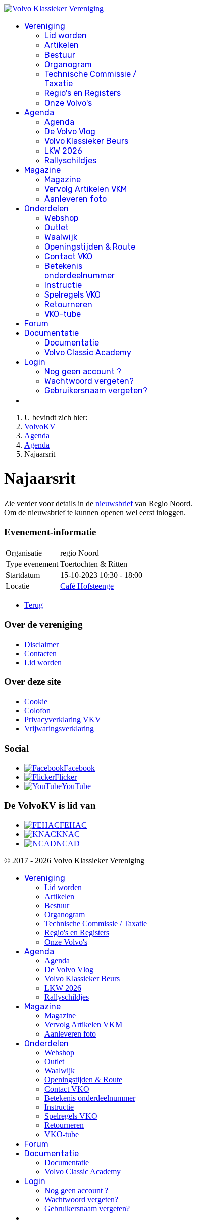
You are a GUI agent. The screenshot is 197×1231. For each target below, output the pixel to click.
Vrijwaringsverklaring (59, 728)
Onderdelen (46, 208)
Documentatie (51, 333)
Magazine (42, 170)
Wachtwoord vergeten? (89, 381)
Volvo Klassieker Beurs (86, 141)
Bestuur (59, 55)
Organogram (68, 64)
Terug (33, 605)
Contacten (40, 653)
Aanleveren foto (75, 199)
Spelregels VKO (72, 295)
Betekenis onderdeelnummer (79, 270)
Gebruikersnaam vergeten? (95, 391)
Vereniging (44, 26)
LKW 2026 (63, 151)
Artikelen (61, 45)
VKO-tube (62, 314)
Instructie (63, 285)
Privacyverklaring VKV (62, 719)
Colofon (37, 710)
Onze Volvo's (68, 103)
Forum (36, 323)
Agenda (39, 112)
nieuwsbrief (115, 503)
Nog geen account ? (82, 371)
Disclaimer (41, 644)
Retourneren (68, 304)
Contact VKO (68, 256)
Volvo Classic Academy (87, 352)
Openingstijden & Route (89, 247)
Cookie (35, 701)
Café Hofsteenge (87, 586)
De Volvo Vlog (69, 131)
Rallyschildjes (70, 160)
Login (34, 362)
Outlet (56, 227)
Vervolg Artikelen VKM (85, 189)
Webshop (61, 218)
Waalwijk (60, 237)
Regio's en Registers (82, 93)
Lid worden (65, 35)
